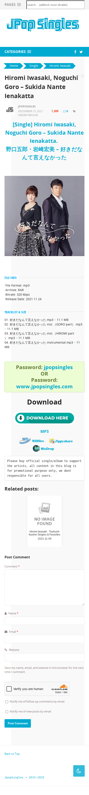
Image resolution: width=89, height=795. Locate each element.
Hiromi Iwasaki (28, 115)
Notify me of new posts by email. (31, 711)
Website (13, 650)
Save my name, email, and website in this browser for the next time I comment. (44, 670)
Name (13, 613)
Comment (12, 566)
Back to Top (12, 754)
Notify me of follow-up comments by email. (37, 701)
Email (13, 632)
